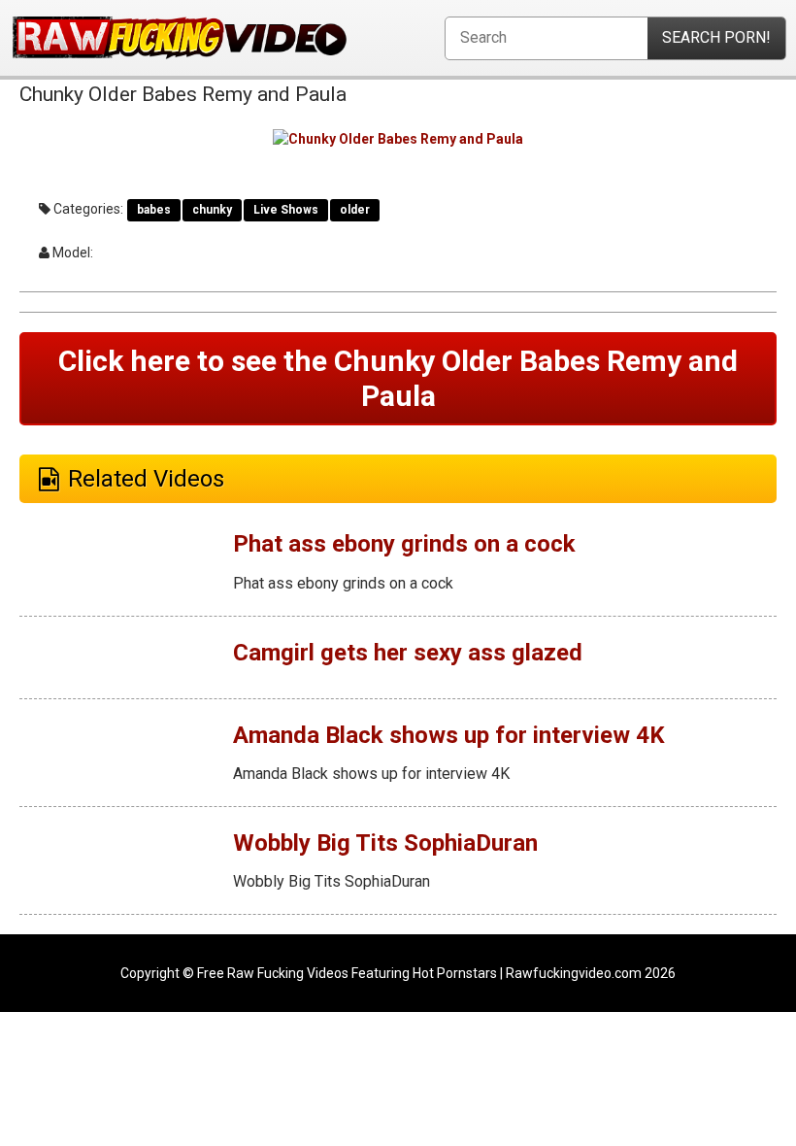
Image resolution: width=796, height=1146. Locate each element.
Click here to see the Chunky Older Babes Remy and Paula (398, 378)
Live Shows (285, 210)
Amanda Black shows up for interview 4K (449, 735)
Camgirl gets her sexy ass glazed (407, 652)
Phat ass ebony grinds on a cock (404, 543)
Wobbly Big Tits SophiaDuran (385, 843)
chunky (212, 210)
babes (154, 210)
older (355, 210)
